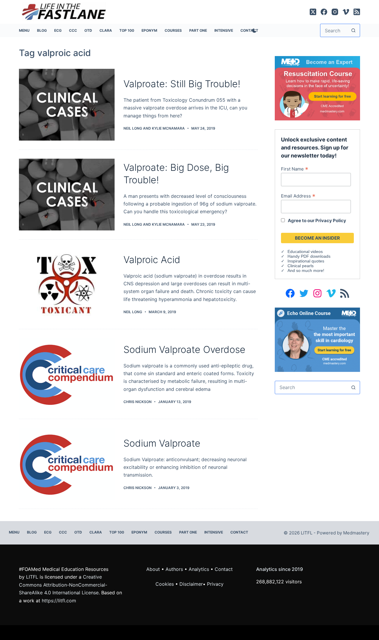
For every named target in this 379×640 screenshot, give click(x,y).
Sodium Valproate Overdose (184, 349)
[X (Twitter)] (313, 12)
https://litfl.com (59, 601)
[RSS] (357, 12)
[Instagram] (335, 12)
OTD (88, 30)
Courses (173, 30)
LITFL (32, 577)
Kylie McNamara (168, 128)
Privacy (215, 584)
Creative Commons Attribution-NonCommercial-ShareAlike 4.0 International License (63, 585)
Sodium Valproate (161, 443)
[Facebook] (324, 12)
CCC (73, 30)
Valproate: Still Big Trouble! (181, 84)
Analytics (199, 569)
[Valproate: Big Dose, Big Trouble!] (67, 194)
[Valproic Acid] (67, 284)
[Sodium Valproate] (67, 464)
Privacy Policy (330, 220)
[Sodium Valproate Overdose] (67, 374)
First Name (294, 168)
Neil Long (132, 128)
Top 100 (126, 30)
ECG (58, 30)
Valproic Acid (151, 259)
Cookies (165, 584)
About (153, 569)
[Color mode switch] (253, 31)
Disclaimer (191, 584)
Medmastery (356, 533)
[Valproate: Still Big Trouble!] (67, 105)
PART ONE (198, 30)
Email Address (298, 195)
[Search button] (353, 30)
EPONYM (149, 30)
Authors (174, 569)
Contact (239, 532)
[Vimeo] (346, 12)
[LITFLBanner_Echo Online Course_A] (317, 339)
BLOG (42, 30)
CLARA (105, 30)
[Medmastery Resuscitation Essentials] (317, 88)
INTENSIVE (223, 30)
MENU (24, 30)
